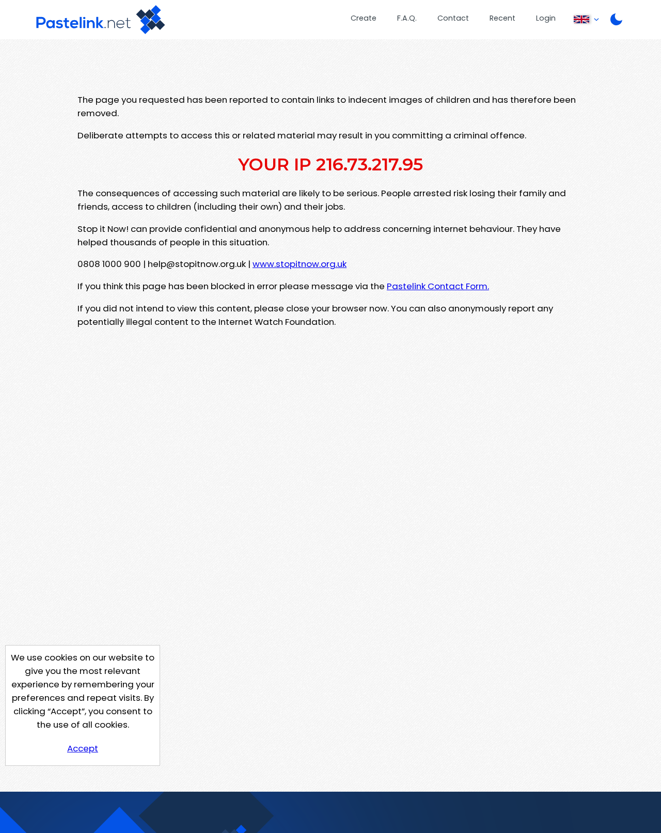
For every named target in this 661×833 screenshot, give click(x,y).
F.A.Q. (407, 18)
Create (363, 18)
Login (546, 18)
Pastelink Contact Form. (438, 286)
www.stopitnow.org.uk (300, 264)
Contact (453, 18)
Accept (82, 748)
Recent (502, 18)
